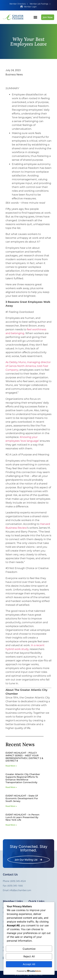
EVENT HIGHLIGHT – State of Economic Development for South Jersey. (22, 798)
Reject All (29, 956)
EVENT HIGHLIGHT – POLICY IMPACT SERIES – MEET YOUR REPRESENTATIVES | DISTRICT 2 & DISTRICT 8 (24, 756)
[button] (35, 17)
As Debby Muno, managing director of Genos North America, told (28, 366)
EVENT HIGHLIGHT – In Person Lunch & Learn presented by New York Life (22, 817)
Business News (14, 74)
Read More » (11, 765)
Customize (29, 948)
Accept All (29, 964)
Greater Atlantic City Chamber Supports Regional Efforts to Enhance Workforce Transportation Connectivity (23, 778)
